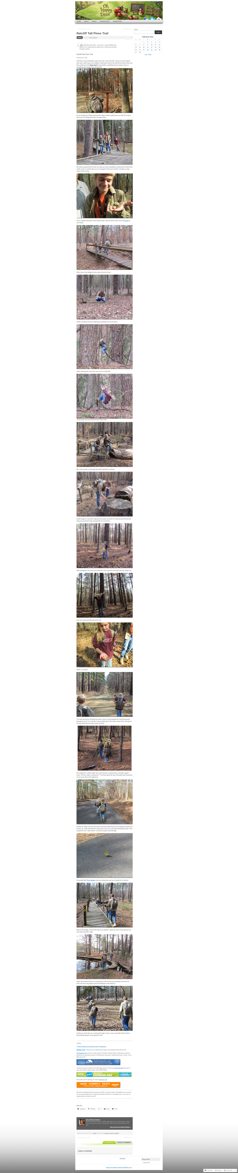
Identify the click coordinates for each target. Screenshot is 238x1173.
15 (143, 47)
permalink (106, 1133)
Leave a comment (114, 1133)
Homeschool (105, 21)
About (86, 21)
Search (136, 29)
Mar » (150, 54)
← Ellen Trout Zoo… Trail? (83, 29)
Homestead (117, 21)
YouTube (159, 19)
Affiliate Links (81, 1050)
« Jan (145, 54)
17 (151, 47)
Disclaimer (122, 1158)
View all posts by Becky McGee (120, 1127)
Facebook (146, 19)
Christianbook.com (82, 1053)
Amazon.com (103, 1079)
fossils (126, 220)
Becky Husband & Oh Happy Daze (88, 1046)
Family (94, 21)
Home (79, 21)
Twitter (152, 19)
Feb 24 (80, 37)
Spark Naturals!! (119, 1068)
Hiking (95, 1133)
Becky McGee (93, 37)
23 (147, 49)
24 (151, 49)
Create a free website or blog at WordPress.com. (119, 1167)
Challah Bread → (127, 29)
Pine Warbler (91, 880)
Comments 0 (109, 1142)
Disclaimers (103, 1046)
